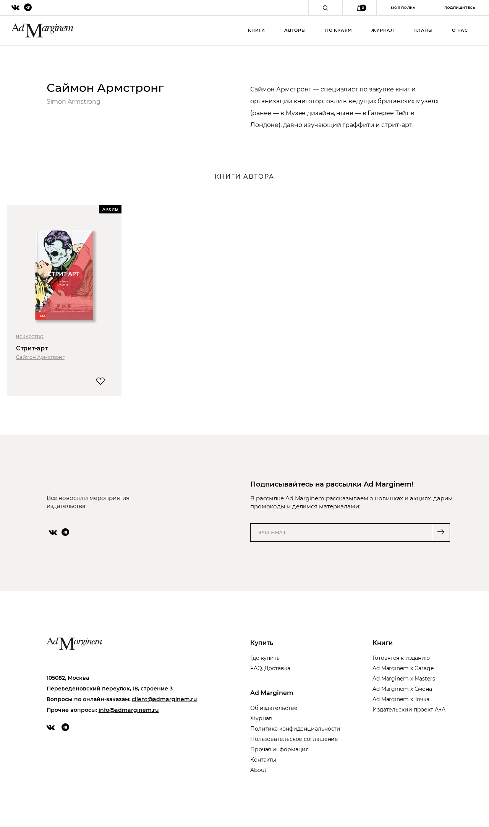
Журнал (382, 30)
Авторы (295, 30)
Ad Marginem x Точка (400, 699)
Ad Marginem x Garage (403, 668)
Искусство (30, 336)
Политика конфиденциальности (295, 728)
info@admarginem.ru (129, 710)
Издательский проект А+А (408, 709)
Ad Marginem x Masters (403, 678)
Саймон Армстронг (40, 357)
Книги (256, 30)
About (258, 770)
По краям (338, 30)
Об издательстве (274, 708)
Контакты (263, 759)
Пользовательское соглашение (294, 739)
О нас (460, 30)
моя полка (403, 7)
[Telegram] (65, 532)
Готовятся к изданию (401, 657)
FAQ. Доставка (270, 668)
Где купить (265, 657)
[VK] (53, 532)
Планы (423, 30)
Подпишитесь (459, 7)
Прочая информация (279, 749)
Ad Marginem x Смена (402, 688)
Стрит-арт (31, 348)
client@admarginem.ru (164, 699)
